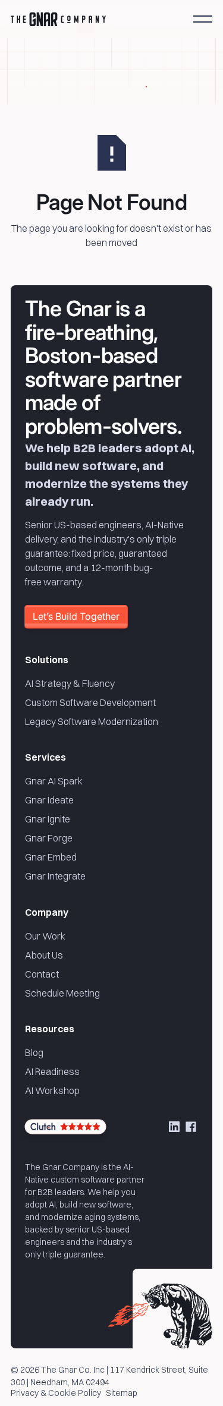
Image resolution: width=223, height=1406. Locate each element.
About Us (44, 955)
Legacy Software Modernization (91, 721)
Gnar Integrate (55, 876)
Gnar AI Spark (54, 781)
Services (45, 757)
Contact (42, 974)
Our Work (45, 936)
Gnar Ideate (49, 800)
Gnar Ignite (47, 819)
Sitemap (121, 1393)
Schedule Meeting (62, 993)
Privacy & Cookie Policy (56, 1393)
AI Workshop (52, 1090)
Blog (34, 1052)
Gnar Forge (49, 838)
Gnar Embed (51, 857)
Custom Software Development (90, 702)
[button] (202, 19)
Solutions (46, 660)
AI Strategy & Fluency (70, 683)
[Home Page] (58, 19)
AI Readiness (52, 1071)
